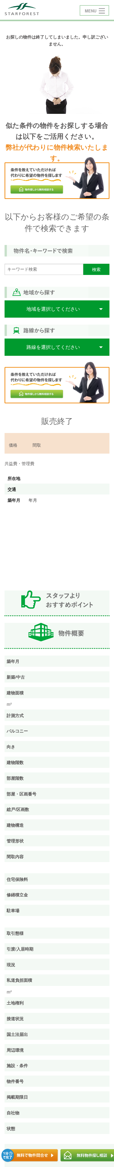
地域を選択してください (53, 308)
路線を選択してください (53, 346)
